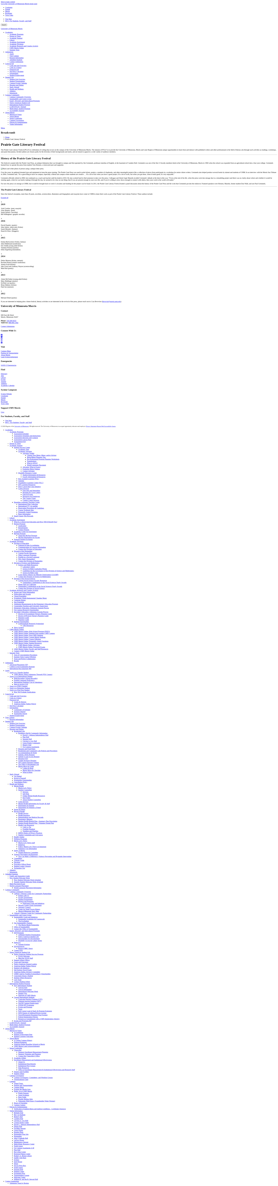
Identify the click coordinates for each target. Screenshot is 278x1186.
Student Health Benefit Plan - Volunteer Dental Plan (36, 823)
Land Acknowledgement (9, 357)
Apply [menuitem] (12, 54)
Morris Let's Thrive (24, 788)
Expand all (4, 198)
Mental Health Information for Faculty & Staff (34, 804)
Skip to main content (8, 2)
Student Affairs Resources (23, 978)
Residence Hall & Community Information (32, 733)
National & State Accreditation (28, 545)
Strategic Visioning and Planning (29, 1054)
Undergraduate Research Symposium (31, 624)
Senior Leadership (16, 1048)
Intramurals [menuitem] (13, 93)
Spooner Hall (27, 739)
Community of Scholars (22, 710)
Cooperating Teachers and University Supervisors (31, 606)
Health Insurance (24, 815)
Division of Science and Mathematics (26, 563)
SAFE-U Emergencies (8, 365)
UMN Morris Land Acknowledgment (27, 1046)
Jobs (2, 376)
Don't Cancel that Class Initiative (29, 487)
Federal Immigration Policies (28, 1017)
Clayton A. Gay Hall (30, 741)
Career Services (23, 489)
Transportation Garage (21, 1175)
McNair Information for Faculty (29, 537)
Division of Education (21, 543)
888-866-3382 (13, 323)
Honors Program (19, 524)
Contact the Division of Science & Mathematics (34, 577)
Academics (9, 430)
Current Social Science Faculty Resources (32, 580)
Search (4, 25)
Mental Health (19, 786)
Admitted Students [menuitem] (16, 60)
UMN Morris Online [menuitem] (17, 48)
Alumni (3, 382)
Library (3, 378)
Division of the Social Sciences (24, 579)
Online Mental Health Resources (34, 796)
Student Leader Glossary (22, 866)
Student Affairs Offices (22, 960)
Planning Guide (23, 618)
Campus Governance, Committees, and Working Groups (33, 1077)
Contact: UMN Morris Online (24, 651)
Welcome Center (19, 1177)
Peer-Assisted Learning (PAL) (28, 479)
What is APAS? (32, 463)
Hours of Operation (20, 1103)
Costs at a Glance (16, 698)
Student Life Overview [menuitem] (17, 79)
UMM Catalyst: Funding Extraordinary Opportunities (32, 974)
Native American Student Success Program (28, 954)
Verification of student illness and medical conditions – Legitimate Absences (40, 1109)
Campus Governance (17, 1076)
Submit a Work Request (26, 755)
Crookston (8, 7)
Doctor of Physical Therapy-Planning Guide (33, 616)
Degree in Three (15, 444)
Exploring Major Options (31, 469)
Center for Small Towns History (29, 909)
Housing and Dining (17, 729)
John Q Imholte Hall (21, 1138)
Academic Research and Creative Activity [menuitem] (24, 46)
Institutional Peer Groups (26, 1066)
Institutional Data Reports (27, 1064)
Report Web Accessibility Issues (106, 426)
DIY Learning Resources (26, 485)
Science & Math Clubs (30, 573)
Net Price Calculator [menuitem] (16, 71)
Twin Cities (9, 15)
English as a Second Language (28, 557)
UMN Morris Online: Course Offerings (27, 639)
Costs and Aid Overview (18, 696)
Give (2, 412)
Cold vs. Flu (27, 827)
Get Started (18, 776)
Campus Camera (19, 1105)
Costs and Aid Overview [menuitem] (18, 66)
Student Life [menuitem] (9, 77)
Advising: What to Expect (31, 467)
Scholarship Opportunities (23, 780)
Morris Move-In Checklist (31, 770)
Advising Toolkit (28, 453)
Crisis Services (23, 802)
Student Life (9, 721)
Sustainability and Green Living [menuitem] (20, 99)
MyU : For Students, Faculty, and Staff (18, 422)
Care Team (17, 980)
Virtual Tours (18, 1083)
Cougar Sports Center (21, 1122)
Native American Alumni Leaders (25, 964)
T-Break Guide (19, 860)
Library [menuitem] (12, 40)
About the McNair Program (27, 535)
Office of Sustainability (22, 927)
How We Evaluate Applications (25, 692)
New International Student (23, 986)
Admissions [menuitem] (9, 52)
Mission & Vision (16, 1031)
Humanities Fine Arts (21, 1134)
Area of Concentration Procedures (25, 655)
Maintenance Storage (21, 1142)
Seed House (18, 1162)
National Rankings (20, 1042)
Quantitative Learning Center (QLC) (30, 483)
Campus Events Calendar (18, 727)
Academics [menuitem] (9, 32)
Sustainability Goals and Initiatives (26, 917)
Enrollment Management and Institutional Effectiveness (33, 1060)
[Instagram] (139, 341)
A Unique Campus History (23, 1040)
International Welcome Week (28, 991)
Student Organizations (17, 725)
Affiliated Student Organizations (29, 935)
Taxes (20, 1009)
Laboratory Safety (29, 567)
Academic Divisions (16, 541)
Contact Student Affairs (22, 982)
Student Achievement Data (23, 1034)
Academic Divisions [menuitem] (16, 44)
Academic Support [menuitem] (16, 38)
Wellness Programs (20, 839)
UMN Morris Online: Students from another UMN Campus (34, 633)
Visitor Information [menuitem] (16, 124)
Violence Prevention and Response (26, 854)
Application (22, 526)
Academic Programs (16, 432)
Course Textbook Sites (26, 510)
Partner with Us (23, 896)
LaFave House (19, 1140)
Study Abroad (14, 774)
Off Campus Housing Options (28, 762)
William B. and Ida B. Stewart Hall (26, 1179)
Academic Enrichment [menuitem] (17, 42)
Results (16, 661)
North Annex (18, 1146)
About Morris (5, 355)
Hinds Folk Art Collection (27, 584)
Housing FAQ (23, 759)
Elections (17, 862)
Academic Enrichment (17, 520)
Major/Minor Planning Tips (36, 457)
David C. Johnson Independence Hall (35, 735)
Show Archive (19, 627)
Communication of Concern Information (32, 547)
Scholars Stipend (19, 712)
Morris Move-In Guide (26, 766)
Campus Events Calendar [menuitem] (18, 83)
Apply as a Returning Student (20, 688)
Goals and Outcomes (21, 962)
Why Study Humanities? (26, 559)
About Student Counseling (32, 800)
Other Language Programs (27, 555)
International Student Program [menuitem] (20, 105)
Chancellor (17, 1050)
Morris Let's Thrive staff (26, 843)
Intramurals (13, 872)
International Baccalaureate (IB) (20, 669)
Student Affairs (19, 1074)
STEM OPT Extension (26, 1005)
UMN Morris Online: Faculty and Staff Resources (31, 649)
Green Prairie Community (31, 743)
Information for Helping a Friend (29, 807)
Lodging (12, 1081)
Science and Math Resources (28, 565)
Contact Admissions (8, 326)
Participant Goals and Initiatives (33, 903)
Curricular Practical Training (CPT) (30, 999)
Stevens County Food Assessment (29, 905)
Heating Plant (18, 1132)
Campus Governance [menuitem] (17, 120)
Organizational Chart (21, 1079)
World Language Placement (36, 465)
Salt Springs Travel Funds (23, 970)
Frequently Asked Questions (28, 512)
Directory (4, 374)
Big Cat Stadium (19, 1115)
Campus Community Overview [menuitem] (20, 97)
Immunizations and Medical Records (30, 817)
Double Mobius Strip (25, 1099)
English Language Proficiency (24, 680)
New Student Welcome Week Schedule (27, 880)
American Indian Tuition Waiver (25, 704)
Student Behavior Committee (28, 852)
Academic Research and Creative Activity (24, 590)
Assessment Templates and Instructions (27, 436)
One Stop (8, 19)
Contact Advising (29, 471)
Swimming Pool (19, 1173)
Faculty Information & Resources (34, 477)
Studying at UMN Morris (27, 995)
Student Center (19, 1171)
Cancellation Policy (20, 782)
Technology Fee (19, 868)
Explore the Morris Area (22, 1089)
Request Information (17, 719)
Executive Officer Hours (22, 864)
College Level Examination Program (22, 667)
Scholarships (14, 708)
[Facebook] (139, 335)
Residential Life (19, 731)
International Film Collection (28, 504)
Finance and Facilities (21, 1072)
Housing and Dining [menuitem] (17, 85)
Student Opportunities (21, 622)
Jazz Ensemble (19, 602)
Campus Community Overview (20, 892)
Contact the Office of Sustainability (26, 929)
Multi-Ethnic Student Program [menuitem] (20, 109)
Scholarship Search (20, 714)
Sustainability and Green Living (20, 915)
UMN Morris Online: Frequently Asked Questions (31, 641)
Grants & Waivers (20, 702)
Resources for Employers (31, 496)
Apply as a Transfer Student (19, 672)
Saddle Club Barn (20, 1158)
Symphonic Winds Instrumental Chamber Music (30, 598)
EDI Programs (19, 933)
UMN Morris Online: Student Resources (28, 643)
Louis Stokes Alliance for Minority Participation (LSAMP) (38, 575)
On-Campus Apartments (31, 747)
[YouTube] (139, 339)
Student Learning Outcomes (23, 1036)
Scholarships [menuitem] (14, 73)
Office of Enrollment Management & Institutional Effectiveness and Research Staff (46, 1070)
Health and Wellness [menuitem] (17, 89)
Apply (7, 670)
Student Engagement (25, 899)
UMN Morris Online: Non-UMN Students (28, 635)
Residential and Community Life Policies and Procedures (37, 751)
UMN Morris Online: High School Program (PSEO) (32, 631)
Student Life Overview (17, 723)
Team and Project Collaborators (25, 659)
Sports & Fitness (19, 809)
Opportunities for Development (29, 939)
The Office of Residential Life (28, 764)
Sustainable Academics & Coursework (31, 919)
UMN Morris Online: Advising (29, 645)
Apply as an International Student (21, 676)
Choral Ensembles (20, 596)
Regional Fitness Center (22, 1154)
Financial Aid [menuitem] (14, 69)
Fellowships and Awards (22, 594)
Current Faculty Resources (27, 553)
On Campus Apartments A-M (24, 1148)
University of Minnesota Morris (11, 29)
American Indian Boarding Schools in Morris (29, 1044)
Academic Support (16, 445)
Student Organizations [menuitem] (17, 81)
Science (16, 1160)
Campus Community (12, 890)
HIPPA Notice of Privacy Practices (30, 833)
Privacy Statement (91, 426)
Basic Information (24, 514)
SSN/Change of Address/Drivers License (32, 1013)
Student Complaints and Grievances (30, 835)
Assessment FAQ (20, 442)
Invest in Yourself (20, 778)
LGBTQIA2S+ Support (18, 1023)
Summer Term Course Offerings (25, 657)
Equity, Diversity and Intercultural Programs (25, 931)
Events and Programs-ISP (22, 1021)
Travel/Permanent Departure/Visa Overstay (33, 1015)
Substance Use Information (27, 849)
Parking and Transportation (23, 1085)
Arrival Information (25, 989)
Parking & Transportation (9, 353)
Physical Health (19, 811)
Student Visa (22, 993)
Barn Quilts (22, 1097)
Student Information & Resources (34, 475)
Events (3, 380)
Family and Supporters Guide (20, 876)
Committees (18, 858)
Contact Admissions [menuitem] (16, 62)
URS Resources (28, 625)
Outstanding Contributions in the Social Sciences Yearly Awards (44, 582)
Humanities (18, 1136)
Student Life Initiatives (21, 968)
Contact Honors (23, 530)
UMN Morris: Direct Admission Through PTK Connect (33, 674)
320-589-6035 (11, 321)
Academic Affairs (20, 1058)
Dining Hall (18, 1126)
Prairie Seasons (23, 1093)
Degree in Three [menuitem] (15, 36)
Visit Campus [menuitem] (14, 56)
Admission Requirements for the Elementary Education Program (36, 604)
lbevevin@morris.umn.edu (111, 301)
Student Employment (17, 715)
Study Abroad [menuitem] (14, 87)
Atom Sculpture (23, 1095)
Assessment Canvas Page (22, 440)
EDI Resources (19, 946)
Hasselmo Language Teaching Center (27, 502)
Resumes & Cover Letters (31, 492)
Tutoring (21, 481)
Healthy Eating (19, 837)
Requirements (23, 528)
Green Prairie (18, 1130)
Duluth (7, 9)
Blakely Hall (27, 745)
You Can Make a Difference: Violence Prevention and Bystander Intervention (44, 856)
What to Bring (27, 772)
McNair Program (20, 534)
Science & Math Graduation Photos (35, 569)
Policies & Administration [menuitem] (18, 122)
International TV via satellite (28, 506)
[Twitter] (139, 337)
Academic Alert (23, 449)
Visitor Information (16, 1111)
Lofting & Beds (28, 768)
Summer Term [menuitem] (14, 50)
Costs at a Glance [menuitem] (16, 67)
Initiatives (21, 845)
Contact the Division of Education (30, 549)
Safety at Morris (19, 851)
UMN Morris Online (17, 629)
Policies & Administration (18, 1107)
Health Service (23, 813)
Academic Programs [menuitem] (16, 34)
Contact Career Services (31, 500)
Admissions (9, 663)
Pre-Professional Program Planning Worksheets (43, 459)
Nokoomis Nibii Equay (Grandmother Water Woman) (36, 1101)
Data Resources (23, 1068)
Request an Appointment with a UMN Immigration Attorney (39, 1019)
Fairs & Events (28, 494)
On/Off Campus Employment (28, 1003)
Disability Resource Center (27, 473)
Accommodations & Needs (27, 753)
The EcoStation (23, 921)
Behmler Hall (18, 1113)
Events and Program (25, 1007)
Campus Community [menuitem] (12, 95)
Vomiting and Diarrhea (30, 831)
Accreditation (18, 1032)
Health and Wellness (17, 784)
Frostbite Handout (29, 829)
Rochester (8, 13)
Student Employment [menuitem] (17, 75)
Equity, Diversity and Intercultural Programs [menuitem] (25, 101)
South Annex (18, 1167)
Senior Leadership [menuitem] (16, 118)
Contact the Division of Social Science (31, 588)
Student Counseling (25, 790)
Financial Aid (14, 700)
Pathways (17, 942)
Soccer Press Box (20, 1166)
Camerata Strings (20, 600)
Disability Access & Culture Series (30, 941)
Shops (16, 1164)
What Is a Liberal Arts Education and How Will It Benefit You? (35, 522)
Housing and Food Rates (26, 749)
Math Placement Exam (17, 884)
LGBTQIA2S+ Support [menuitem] (18, 107)
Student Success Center (22, 447)
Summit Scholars (24, 944)
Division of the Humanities (23, 551)
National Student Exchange (23, 539)
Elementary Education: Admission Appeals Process (31, 608)
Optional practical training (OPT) (29, 1001)
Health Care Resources (26, 825)
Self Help (26, 794)
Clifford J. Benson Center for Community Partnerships (32, 894)
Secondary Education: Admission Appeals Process (31, 612)
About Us (21, 1062)
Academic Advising (25, 451)
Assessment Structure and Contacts (26, 438)
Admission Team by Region (19, 1183)
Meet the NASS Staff (25, 958)
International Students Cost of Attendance (28, 682)
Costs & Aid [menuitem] (9, 64)
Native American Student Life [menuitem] (20, 103)
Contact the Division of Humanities (30, 561)
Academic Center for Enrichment (25, 532)
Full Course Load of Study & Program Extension (35, 1011)
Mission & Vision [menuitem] (16, 114)
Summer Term (14, 653)
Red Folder (26, 798)
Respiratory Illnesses (25, 819)
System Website (6, 394)
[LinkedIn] (139, 343)
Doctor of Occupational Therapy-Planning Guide (35, 614)
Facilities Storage (20, 1128)
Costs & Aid (9, 694)
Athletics (4, 383)
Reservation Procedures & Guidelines (31, 508)
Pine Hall (26, 737)
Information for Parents (26, 806)
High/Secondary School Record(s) (25, 678)
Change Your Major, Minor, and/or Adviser (41, 455)
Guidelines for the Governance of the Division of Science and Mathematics (48, 571)
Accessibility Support (17, 1027)
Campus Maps (6, 351)
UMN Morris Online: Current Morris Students (30, 637)
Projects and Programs (26, 901)
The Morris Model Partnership (28, 925)
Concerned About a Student (23, 976)
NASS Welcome (24, 956)
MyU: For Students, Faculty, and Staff (18, 21)
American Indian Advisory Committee (27, 972)
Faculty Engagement (25, 897)
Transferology (31, 461)
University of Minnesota (21, 426)
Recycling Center (20, 1152)
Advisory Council (24, 907)
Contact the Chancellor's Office (29, 1056)
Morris (7, 11)
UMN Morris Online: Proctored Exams (31, 647)
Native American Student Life (28, 937)
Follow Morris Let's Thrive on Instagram (32, 847)
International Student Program (20, 984)
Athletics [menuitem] (13, 91)
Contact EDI (18, 950)
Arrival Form (22, 987)
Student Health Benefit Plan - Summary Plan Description (37, 821)
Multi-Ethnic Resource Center (24, 1144)
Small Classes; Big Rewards (23, 516)
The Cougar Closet (29, 498)
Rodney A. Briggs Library (23, 1156)
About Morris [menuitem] (10, 112)
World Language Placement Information (27, 888)
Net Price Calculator (16, 706)
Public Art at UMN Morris (23, 1091)
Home (7, 137)
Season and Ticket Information (24, 592)
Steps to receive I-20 (21, 684)
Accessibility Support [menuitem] (17, 111)
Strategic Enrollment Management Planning (33, 1052)
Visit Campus (9, 717)
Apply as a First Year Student (20, 690)
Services (25, 792)
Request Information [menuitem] (17, 58)
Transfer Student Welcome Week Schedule (28, 882)
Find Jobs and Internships (31, 490)
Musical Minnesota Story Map (28, 911)
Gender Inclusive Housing (27, 760)
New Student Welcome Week (20, 878)
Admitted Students (11, 874)
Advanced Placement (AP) (19, 665)
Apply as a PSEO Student (18, 686)
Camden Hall (18, 1119)
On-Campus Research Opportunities (26, 610)
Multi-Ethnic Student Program (20, 1025)
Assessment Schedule (21, 434)
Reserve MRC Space (25, 948)
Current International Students (24, 997)
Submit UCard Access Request (28, 757)
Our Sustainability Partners (23, 923)
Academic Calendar (7, 385)
